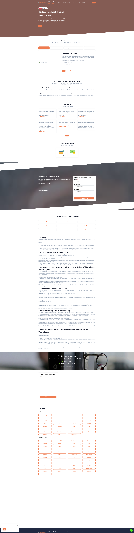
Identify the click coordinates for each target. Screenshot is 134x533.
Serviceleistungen (66, 2)
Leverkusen (60, 420)
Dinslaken (89, 471)
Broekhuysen (86, 225)
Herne (74, 451)
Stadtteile (74, 2)
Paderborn (45, 434)
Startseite (59, 2)
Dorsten (45, 468)
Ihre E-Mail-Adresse (77, 184)
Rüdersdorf (74, 420)
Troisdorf (89, 465)
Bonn (74, 443)
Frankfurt (45, 420)
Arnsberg (74, 468)
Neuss (89, 451)
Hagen (89, 426)
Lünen (45, 462)
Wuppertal (45, 446)
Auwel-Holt (67, 221)
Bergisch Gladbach (74, 434)
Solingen (89, 431)
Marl (59, 462)
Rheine (60, 465)
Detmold (59, 468)
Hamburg (89, 440)
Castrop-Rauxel (89, 468)
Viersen (45, 465)
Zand (67, 225)
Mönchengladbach (74, 431)
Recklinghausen (89, 454)
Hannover (74, 415)
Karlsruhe (59, 423)
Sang (87, 221)
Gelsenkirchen (45, 426)
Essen (60, 415)
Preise (79, 2)
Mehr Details (69, 70)
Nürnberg (59, 446)
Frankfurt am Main (74, 440)
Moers (60, 457)
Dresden (89, 415)
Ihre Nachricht (76, 189)
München (45, 443)
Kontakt (83, 2)
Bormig (47, 225)
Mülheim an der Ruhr (59, 431)
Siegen (74, 457)
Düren (74, 460)
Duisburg (45, 415)
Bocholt (59, 471)
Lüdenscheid (45, 471)
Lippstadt (74, 471)
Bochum (74, 417)
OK (4, 529)
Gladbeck (74, 465)
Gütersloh (89, 457)
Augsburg (74, 423)
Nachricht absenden (84, 198)
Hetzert (67, 229)
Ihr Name (75, 179)
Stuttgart (45, 417)
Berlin (60, 417)
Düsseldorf (60, 440)
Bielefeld (59, 443)
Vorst (47, 221)
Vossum (86, 229)
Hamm (45, 431)
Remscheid (45, 457)
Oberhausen (60, 426)
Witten (45, 460)
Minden (89, 462)
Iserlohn (59, 460)
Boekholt (47, 229)
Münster (45, 423)
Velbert (74, 462)
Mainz (74, 426)
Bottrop (59, 434)
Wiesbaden (89, 423)
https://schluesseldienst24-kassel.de (89, 420)
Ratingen (89, 460)
